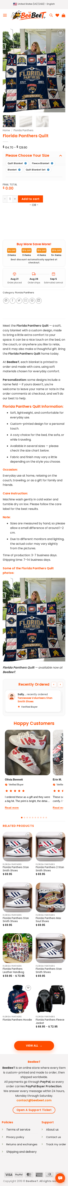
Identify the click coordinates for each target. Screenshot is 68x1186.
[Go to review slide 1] (21, 817)
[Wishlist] (57, 15)
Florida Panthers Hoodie (17, 1020)
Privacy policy (15, 1137)
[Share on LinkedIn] (39, 301)
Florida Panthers (23, 130)
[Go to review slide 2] (24, 817)
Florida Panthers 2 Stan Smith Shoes (50, 869)
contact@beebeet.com (34, 1100)
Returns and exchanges (21, 1144)
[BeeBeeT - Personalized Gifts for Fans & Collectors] (28, 15)
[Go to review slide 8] (41, 817)
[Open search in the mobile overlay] (51, 15)
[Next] (59, 70)
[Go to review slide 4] (30, 817)
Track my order (56, 1144)
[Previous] (8, 70)
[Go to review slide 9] (43, 817)
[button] (34, 4)
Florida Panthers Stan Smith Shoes (16, 869)
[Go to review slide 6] (35, 817)
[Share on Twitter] (19, 301)
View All (32, 1045)
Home (6, 130)
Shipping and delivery (21, 1152)
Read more (12, 807)
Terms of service (18, 1129)
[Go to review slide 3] (27, 817)
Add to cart (31, 199)
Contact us (53, 1137)
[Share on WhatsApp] (6, 301)
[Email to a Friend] (26, 301)
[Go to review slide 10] (46, 817)
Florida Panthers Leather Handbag (13, 970)
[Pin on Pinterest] (32, 301)
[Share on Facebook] (13, 301)
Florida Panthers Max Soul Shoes (48, 920)
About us (52, 1129)
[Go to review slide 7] (38, 817)
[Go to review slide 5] (32, 817)
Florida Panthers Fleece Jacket (50, 1021)
